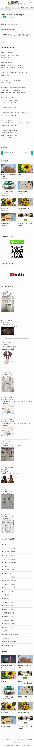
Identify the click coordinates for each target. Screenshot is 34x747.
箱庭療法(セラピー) (8, 613)
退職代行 (5, 631)
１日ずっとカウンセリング (10, 645)
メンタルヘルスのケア (9, 573)
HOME (3, 740)
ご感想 (21, 740)
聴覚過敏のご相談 (8, 616)
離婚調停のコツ (7, 638)
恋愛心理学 (6, 598)
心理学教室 (6, 595)
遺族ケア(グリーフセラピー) (11, 634)
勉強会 (25, 740)
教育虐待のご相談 (8, 602)
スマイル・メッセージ (9, 555)
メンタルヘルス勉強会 (9, 577)
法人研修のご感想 (8, 606)
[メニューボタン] (3, 3)
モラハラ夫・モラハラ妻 (10, 580)
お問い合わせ (17, 742)
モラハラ (13, 740)
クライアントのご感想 (9, 552)
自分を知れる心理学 (8, 620)
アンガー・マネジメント (10, 548)
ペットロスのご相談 (8, 570)
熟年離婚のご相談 (8, 609)
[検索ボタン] (31, 3)
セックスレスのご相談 (9, 559)
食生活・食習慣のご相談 (10, 641)
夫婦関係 (8, 740)
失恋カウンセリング (8, 591)
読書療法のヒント (8, 627)
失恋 (18, 740)
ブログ (4, 17)
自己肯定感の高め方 (8, 623)
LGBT (5, 544)
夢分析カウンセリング (9, 584)
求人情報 (30, 740)
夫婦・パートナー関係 (9, 587)
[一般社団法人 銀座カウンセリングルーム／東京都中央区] (17, 3)
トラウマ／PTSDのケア (9, 562)
